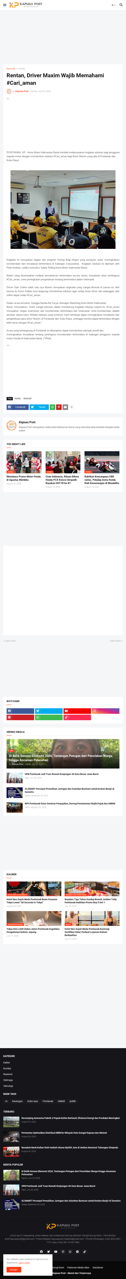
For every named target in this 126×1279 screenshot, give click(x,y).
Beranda (11, 68)
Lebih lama (115, 641)
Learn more (24, 1262)
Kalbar (6, 1062)
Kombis (7, 1068)
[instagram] (105, 711)
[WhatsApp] (52, 407)
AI (6, 1101)
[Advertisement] (63, 37)
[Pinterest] (59, 407)
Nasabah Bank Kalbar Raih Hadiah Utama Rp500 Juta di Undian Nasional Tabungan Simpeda (69, 1147)
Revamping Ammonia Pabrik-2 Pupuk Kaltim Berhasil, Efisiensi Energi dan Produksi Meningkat (70, 1118)
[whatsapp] (49, 717)
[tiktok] (77, 717)
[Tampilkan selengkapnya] (71, 407)
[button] (4, 5)
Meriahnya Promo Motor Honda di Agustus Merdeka (24, 478)
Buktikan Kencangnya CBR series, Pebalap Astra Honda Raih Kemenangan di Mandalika (101, 480)
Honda (21, 68)
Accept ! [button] (14, 1269)
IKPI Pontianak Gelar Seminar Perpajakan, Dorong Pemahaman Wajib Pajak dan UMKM (70, 803)
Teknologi (8, 1086)
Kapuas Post (27, 422)
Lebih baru (10, 641)
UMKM (61, 1101)
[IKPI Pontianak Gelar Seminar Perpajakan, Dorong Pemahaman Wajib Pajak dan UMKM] (15, 807)
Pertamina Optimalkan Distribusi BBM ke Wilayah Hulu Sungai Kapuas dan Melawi (64, 1132)
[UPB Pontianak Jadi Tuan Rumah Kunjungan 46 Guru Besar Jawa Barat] (15, 778)
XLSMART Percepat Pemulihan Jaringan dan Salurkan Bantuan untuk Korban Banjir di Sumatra (69, 790)
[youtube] (77, 711)
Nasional (7, 1074)
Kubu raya (32, 1101)
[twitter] (49, 711)
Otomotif (27, 398)
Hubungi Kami (57, 1267)
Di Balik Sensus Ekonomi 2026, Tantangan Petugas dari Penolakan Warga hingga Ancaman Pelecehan (68, 1173)
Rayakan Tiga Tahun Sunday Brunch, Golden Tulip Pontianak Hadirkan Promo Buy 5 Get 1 (91, 901)
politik (73, 1101)
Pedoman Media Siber (78, 1267)
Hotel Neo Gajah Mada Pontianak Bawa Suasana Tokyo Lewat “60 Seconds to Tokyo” (32, 901)
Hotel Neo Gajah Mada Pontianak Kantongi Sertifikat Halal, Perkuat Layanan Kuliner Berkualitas (87, 932)
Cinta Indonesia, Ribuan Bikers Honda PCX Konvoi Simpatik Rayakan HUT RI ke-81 (62, 480)
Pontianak (48, 1101)
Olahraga (8, 1080)
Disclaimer (98, 1267)
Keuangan (17, 1101)
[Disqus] (63, 592)
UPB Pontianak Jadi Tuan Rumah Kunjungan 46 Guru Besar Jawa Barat (62, 774)
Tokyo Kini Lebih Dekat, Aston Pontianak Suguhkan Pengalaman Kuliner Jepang (33, 930)
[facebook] (20, 711)
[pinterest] (20, 717)
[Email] (65, 407)
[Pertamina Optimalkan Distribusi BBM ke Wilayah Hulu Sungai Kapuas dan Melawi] (11, 1136)
